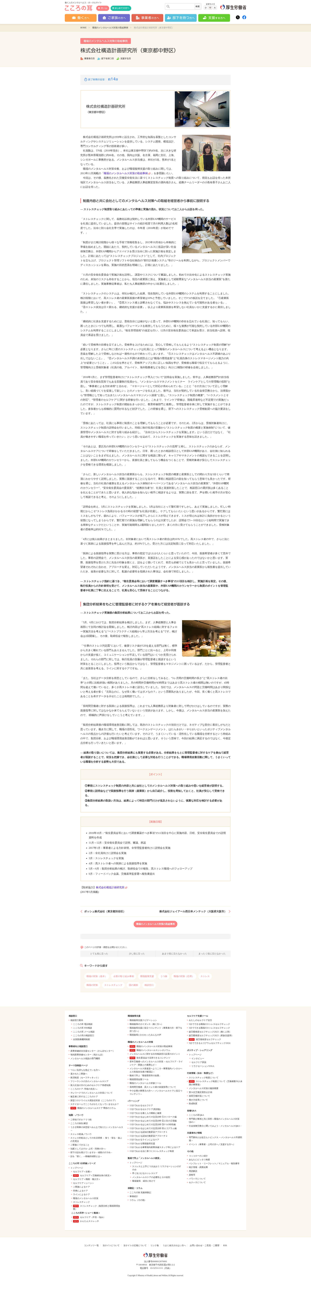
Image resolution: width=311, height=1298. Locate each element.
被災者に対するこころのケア (84, 1096)
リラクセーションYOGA (202, 1066)
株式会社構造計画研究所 (110, 887)
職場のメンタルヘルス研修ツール (145, 1083)
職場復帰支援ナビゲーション (143, 1020)
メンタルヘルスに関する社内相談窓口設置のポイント (155, 1054)
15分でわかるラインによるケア (144, 1139)
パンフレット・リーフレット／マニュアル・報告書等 (214, 1163)
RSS (225, 1245)
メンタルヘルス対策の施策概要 (203, 1088)
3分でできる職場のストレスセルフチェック (209, 1028)
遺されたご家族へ (78, 1073)
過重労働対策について (199, 1096)
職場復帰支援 (147, 976)
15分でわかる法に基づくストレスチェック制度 (152, 1151)
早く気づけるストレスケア (144, 1173)
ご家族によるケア (81, 1187)
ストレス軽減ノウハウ (81, 1134)
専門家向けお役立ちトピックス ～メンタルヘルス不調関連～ (215, 1139)
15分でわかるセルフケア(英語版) (145, 1109)
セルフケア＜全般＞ (82, 1171)
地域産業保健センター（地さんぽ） (87, 1054)
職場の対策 (92, 985)
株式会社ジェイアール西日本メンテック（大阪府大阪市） (193, 911)
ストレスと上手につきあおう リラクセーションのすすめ (156, 1168)
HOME (83, 27)
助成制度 (193, 1103)
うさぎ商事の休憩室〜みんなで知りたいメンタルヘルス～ (96, 1129)
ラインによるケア (81, 1194)
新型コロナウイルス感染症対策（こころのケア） (93, 1100)
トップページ (76, 1168)
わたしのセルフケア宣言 (200, 1020)
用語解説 (193, 1171)
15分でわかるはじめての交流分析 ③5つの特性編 (153, 1124)
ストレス (205, 976)
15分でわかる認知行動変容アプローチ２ (149, 1136)
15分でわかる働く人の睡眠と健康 (145, 1113)
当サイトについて (111, 1245)
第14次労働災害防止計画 (200, 1092)
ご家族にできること (79, 1145)
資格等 (192, 1175)
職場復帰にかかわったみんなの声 (145, 1035)
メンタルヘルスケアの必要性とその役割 (151, 1177)
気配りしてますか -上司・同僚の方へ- (88, 1148)
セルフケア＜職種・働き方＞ (86, 1179)
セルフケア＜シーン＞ (83, 1183)
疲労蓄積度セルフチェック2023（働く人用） (210, 1032)
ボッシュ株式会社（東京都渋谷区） (105, 911)
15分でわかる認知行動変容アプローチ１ (149, 1132)
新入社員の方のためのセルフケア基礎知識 (90, 1085)
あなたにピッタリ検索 (199, 1159)
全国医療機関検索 (81, 1039)
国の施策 (133, 985)
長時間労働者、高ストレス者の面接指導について (153, 1087)
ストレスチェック (113, 985)
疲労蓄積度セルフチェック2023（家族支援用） (211, 1035)
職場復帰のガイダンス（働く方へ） (146, 1024)
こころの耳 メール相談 (84, 1032)
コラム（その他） (138, 1200)
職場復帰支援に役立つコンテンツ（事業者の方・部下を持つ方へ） (156, 1029)
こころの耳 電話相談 (82, 1024)
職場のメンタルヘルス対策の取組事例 (110, 27)
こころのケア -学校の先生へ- (84, 1089)
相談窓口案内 (76, 1020)
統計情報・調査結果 (198, 1167)
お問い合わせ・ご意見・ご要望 (204, 1245)
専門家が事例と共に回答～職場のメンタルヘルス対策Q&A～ (214, 1120)
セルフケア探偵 (198, 1062)
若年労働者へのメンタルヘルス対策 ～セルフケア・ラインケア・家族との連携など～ (156, 1063)
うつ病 (163, 976)
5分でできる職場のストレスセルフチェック (209, 1024)
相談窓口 (149, 985)
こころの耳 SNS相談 (82, 1028)
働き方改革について (198, 1100)
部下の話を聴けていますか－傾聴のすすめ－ (91, 1152)
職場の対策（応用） (184, 976)
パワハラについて (197, 1178)
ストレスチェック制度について (203, 1077)
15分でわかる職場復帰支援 (142, 1143)
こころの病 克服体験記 (140, 1192)
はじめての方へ (122, 8)
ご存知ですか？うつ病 (81, 1119)
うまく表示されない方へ (174, 1245)
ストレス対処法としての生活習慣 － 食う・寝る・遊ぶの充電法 (96, 1139)
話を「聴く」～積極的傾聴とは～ (86, 1156)
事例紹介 (134, 1196)
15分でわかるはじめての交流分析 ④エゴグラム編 (153, 1128)
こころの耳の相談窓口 (83, 1035)
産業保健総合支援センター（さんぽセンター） (92, 1051)
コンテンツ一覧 (91, 1245)
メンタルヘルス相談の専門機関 (85, 1058)
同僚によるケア (80, 1190)
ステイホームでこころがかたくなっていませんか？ (94, 1104)
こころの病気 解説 (79, 1123)
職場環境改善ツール (139, 1079)
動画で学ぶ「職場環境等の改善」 (145, 1075)
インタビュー (197, 1058)
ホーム (104, 8)
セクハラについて (197, 1182)
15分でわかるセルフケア (141, 1105)
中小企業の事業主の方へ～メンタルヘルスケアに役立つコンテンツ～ (156, 1092)
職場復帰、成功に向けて (143, 1181)
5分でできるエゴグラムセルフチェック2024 (209, 1043)
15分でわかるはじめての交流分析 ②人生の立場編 (153, 1120)
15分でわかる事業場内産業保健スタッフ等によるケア (155, 1147)
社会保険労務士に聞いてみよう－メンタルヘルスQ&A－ (215, 1126)
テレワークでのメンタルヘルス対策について (91, 1093)
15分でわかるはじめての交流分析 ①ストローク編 (153, 1117)
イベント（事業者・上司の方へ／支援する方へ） (212, 1144)
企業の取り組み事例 (123, 976)
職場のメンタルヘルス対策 (85, 1198)
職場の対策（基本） (96, 976)
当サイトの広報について (135, 1245)
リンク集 (154, 1245)
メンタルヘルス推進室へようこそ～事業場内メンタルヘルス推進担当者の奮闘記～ (156, 1070)
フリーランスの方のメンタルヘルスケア (89, 1081)
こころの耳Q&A (196, 1115)
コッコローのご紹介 (198, 1156)
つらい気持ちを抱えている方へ (85, 1070)
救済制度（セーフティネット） (85, 1077)
